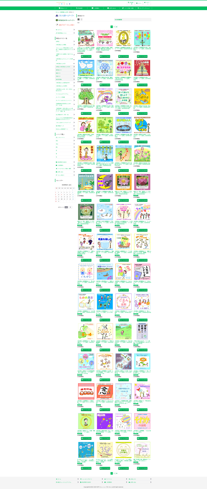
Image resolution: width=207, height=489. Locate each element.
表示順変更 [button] (119, 19)
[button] (131, 3)
